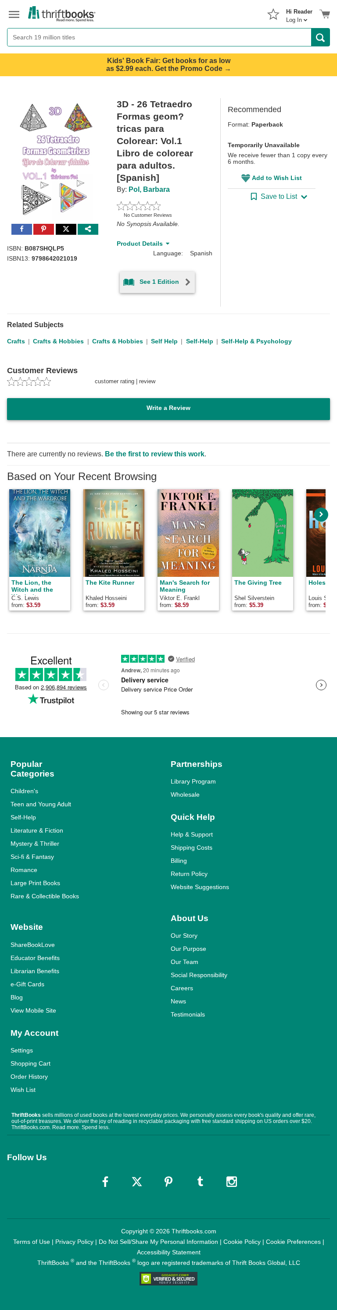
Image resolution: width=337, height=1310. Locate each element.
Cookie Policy (242, 1241)
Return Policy (189, 873)
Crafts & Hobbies (58, 341)
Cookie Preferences (293, 1241)
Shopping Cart (30, 1063)
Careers (182, 988)
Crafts (16, 341)
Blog (17, 997)
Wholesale (185, 794)
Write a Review (168, 407)
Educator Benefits (35, 957)
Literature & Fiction (37, 830)
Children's (24, 790)
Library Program (193, 781)
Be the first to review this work (154, 454)
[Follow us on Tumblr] (200, 1181)
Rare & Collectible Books (45, 896)
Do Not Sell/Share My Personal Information (158, 1241)
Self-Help (199, 341)
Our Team (184, 961)
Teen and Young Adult (41, 804)
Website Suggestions (200, 886)
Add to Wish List (277, 177)
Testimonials (188, 1014)
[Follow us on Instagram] (231, 1181)
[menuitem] (299, 13)
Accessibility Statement (169, 1252)
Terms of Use (31, 1241)
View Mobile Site (33, 1010)
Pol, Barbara (149, 189)
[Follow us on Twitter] (136, 1181)
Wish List (23, 1089)
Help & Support (192, 834)
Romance (24, 869)
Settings (22, 1050)
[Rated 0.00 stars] (158, 205)
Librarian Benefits (35, 971)
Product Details (140, 243)
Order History (29, 1076)
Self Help (164, 341)
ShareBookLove (33, 944)
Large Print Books (35, 882)
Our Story (184, 935)
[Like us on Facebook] (105, 1181)
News (178, 1001)
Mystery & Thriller (35, 843)
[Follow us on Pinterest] (168, 1181)
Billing (179, 860)
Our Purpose (188, 948)
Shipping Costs (191, 847)
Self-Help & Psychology (256, 341)
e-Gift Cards (27, 984)
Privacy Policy (74, 1241)
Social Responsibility (199, 974)
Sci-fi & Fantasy (32, 856)
